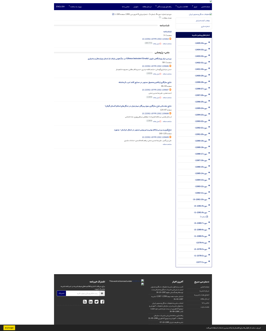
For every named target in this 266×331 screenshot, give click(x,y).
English (60, 6)
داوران (136, 6)
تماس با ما (125, 6)
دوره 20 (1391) (201, 134)
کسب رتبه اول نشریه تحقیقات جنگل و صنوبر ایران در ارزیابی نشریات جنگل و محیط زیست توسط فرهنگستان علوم (167, 289)
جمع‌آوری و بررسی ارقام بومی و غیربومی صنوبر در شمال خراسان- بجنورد (143, 130)
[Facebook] (102, 302)
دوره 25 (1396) (201, 102)
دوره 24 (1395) (201, 108)
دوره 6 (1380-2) (200, 230)
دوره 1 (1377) (201, 262)
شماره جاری (205, 26)
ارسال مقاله (147, 6)
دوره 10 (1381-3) (200, 199)
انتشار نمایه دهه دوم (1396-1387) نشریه (167, 296)
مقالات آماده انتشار (203, 20)
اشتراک (61, 293)
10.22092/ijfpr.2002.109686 (155, 66)
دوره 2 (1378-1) (200, 256)
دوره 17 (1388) (201, 154)
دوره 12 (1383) (201, 186)
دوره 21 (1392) (201, 128)
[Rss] (84, 302)
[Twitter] (96, 302)
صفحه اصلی (205, 6)
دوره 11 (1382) (201, 193)
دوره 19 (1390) (201, 141)
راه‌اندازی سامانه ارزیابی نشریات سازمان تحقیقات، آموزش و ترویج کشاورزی (168, 317)
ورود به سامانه (75, 6)
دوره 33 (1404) (201, 50)
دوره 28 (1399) (201, 82)
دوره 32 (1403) (201, 56)
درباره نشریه (204, 291)
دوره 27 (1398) (201, 89)
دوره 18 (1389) (201, 147)
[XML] (113, 14)
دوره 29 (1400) (201, 76)
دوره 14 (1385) (201, 173)
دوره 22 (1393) (201, 121)
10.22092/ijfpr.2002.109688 (155, 113)
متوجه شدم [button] (9, 327)
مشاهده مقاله (167, 43)
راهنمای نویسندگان (164, 6)
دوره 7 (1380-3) (200, 223)
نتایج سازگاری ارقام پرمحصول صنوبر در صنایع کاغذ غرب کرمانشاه (145, 82)
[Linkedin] (90, 302)
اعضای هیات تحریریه (201, 295)
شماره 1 (203, 216)
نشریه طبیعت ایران (176, 322)
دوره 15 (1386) (201, 167)
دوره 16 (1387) (201, 160)
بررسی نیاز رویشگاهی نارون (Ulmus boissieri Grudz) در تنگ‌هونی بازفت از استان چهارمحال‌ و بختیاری (130, 59)
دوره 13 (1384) (201, 180)
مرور (195, 6)
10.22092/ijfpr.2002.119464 (155, 39)
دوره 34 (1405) (201, 43)
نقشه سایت (205, 307)
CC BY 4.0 (136, 281)
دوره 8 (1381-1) (200, 212)
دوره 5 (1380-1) (200, 236)
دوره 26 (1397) (201, 95)
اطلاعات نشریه (182, 6)
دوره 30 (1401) (201, 69)
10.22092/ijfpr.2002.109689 (155, 137)
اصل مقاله (152, 43)
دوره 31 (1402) (201, 63)
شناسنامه (167, 32)
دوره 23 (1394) (201, 115)
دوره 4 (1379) (201, 243)
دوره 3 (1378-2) (200, 249)
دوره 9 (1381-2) (200, 206)
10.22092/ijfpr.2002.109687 (155, 90)
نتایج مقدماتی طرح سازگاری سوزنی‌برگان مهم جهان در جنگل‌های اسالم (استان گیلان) (138, 106)
